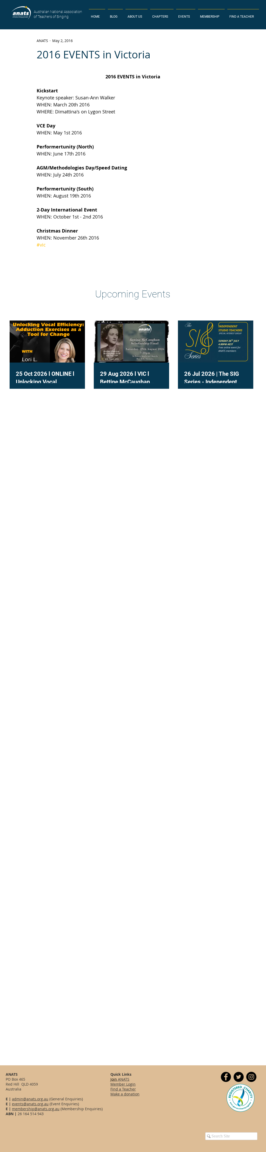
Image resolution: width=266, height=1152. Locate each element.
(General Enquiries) (65, 1098)
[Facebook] (226, 1077)
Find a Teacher (123, 1089)
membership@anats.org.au (35, 1108)
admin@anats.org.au (30, 1098)
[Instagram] (251, 1077)
